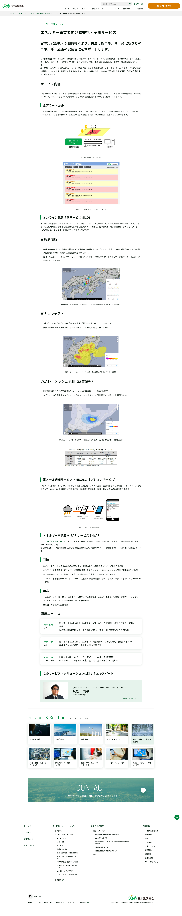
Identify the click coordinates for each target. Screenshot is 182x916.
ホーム (5, 14)
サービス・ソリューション (19, 14)
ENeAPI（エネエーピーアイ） (55, 541)
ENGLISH (139, 4)
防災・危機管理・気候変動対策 (41, 14)
